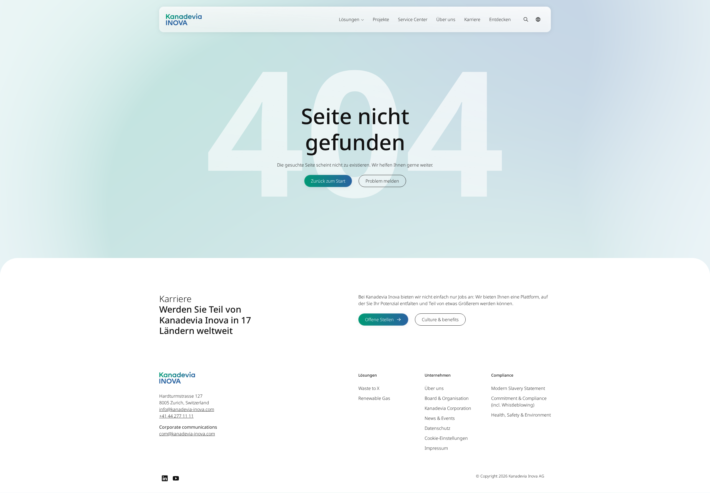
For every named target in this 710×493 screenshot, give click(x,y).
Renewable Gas (374, 398)
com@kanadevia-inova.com (187, 434)
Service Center (412, 19)
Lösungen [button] (349, 19)
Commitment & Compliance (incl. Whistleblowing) (519, 401)
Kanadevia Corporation (448, 408)
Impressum (436, 448)
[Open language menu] (538, 19)
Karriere (472, 19)
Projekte (381, 19)
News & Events (440, 418)
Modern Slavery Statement (518, 388)
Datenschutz (437, 428)
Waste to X (368, 388)
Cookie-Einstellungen (446, 438)
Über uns (445, 19)
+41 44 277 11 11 (176, 416)
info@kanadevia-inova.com (186, 409)
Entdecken (500, 19)
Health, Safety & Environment (521, 415)
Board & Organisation (447, 398)
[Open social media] (164, 478)
